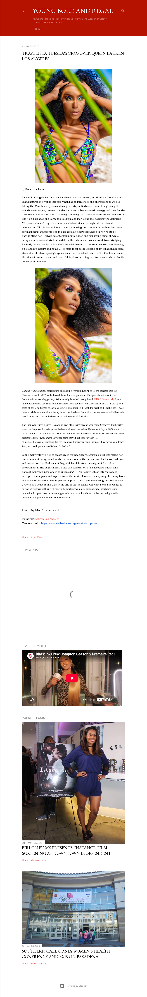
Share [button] (25, 537)
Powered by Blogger (76, 985)
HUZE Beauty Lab (103, 399)
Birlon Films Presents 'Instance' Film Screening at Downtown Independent (66, 850)
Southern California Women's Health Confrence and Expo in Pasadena (66, 953)
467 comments (38, 860)
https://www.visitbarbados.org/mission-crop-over (69, 523)
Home (38, 29)
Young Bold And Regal (73, 10)
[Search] (123, 9)
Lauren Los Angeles (47, 518)
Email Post (36, 537)
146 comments (38, 963)
